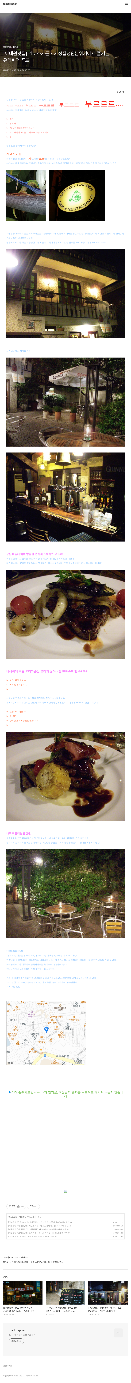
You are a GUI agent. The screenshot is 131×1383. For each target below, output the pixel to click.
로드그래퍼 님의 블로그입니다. (22, 1334)
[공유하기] (18, 1206)
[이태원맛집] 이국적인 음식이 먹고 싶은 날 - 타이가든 (31, 1236)
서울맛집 (22, 1217)
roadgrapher (10, 3)
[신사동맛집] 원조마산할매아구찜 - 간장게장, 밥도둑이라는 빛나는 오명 (38, 1222)
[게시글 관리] (22, 1206)
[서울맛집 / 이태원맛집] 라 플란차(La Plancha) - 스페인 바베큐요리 (37, 1229)
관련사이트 (7, 1366)
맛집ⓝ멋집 (12, 1217)
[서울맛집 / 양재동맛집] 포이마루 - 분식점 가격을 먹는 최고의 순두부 (37, 1233)
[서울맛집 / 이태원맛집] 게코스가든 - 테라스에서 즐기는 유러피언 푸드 (38, 1226)
